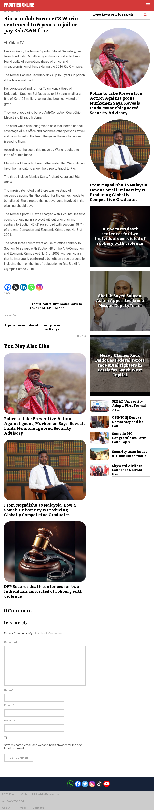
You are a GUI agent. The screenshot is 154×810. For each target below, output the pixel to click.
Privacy (21, 808)
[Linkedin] (23, 287)
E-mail (9, 705)
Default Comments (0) (18, 633)
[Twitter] (85, 784)
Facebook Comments (48, 633)
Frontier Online (19, 5)
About (6, 808)
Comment (10, 642)
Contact (38, 808)
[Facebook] (7, 287)
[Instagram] (39, 287)
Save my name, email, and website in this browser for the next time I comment (43, 746)
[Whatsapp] (31, 287)
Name (8, 690)
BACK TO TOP (15, 801)
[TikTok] (99, 784)
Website (9, 720)
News (7, 292)
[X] (15, 287)
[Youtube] (106, 784)
